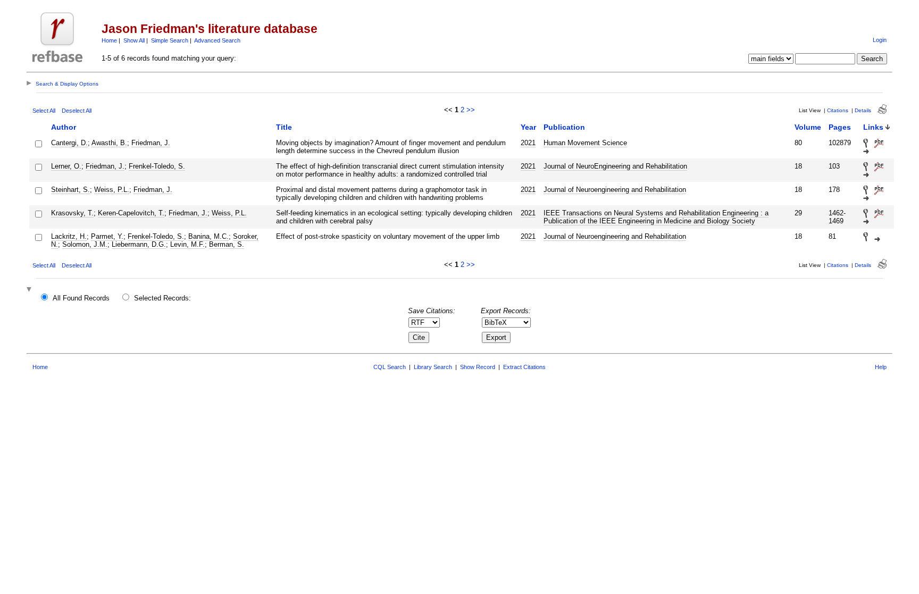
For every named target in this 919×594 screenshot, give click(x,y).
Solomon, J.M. (84, 244)
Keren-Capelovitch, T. (131, 213)
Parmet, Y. (107, 236)
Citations (837, 110)
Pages (840, 127)
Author (63, 127)
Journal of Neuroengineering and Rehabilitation (615, 190)
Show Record (477, 367)
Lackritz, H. (69, 236)
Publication (564, 127)
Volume (808, 127)
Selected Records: (162, 298)
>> (470, 110)
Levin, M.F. (187, 244)
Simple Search (169, 40)
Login (880, 40)
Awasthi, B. (109, 143)
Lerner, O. (66, 166)
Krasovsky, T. (72, 213)
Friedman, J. (150, 143)
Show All (134, 40)
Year (528, 127)
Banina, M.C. (208, 236)
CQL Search (389, 367)
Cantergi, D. (69, 143)
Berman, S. (226, 244)
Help (881, 367)
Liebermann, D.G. (139, 244)
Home (109, 40)
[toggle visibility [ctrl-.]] (30, 290)
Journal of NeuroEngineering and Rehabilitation (615, 166)
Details (863, 110)
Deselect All (76, 110)
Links (873, 127)
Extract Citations (524, 367)
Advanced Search (217, 40)
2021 (528, 143)
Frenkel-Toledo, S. (157, 166)
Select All (43, 110)
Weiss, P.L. (111, 190)
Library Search (433, 367)
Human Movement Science (585, 143)
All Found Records (81, 298)
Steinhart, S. (70, 190)
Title (284, 127)
